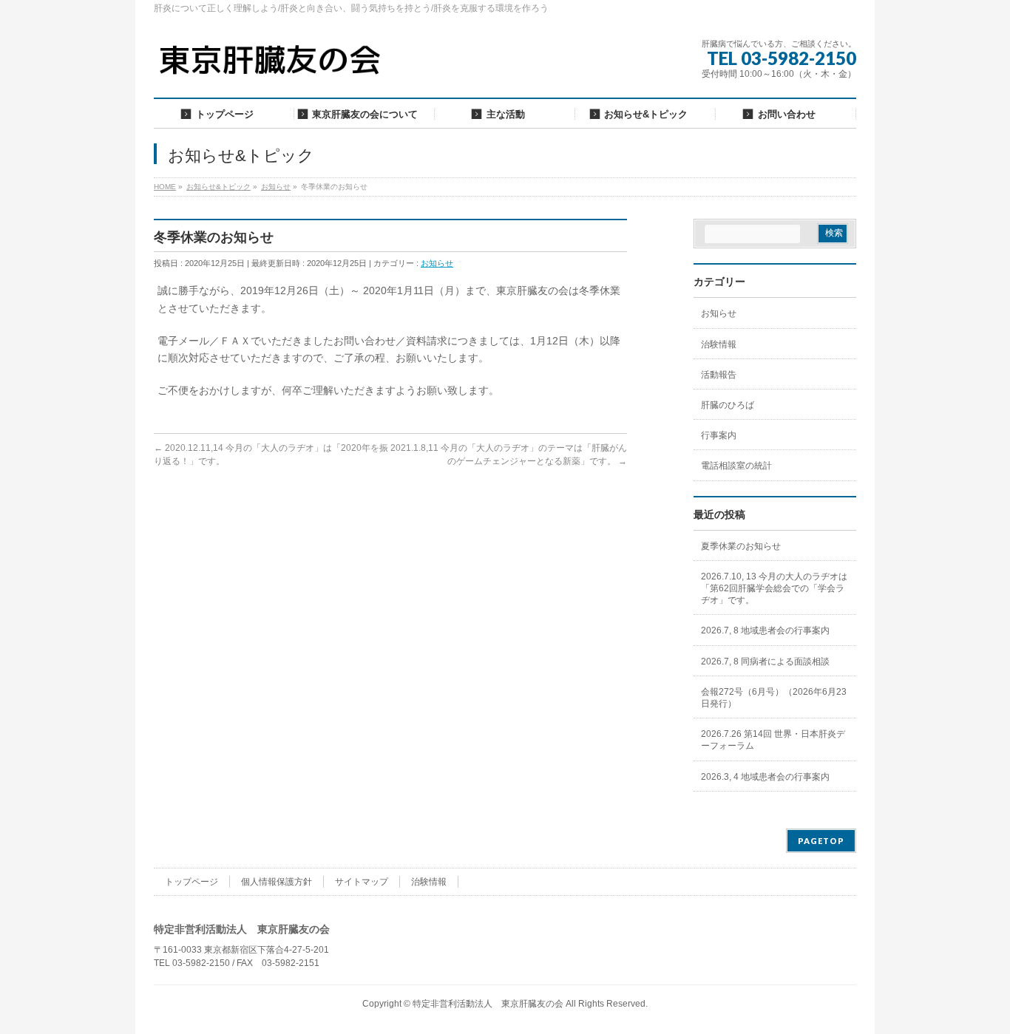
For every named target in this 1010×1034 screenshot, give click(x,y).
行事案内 (718, 435)
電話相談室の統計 (736, 465)
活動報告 (718, 375)
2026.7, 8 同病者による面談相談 (765, 661)
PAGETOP (821, 841)
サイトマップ (361, 882)
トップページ (191, 882)
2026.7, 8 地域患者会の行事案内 (765, 630)
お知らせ (437, 263)
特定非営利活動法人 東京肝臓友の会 (488, 1004)
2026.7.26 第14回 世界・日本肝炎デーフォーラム (773, 740)
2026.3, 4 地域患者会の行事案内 (765, 777)
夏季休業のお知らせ (741, 546)
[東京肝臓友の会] (273, 66)
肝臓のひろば (727, 405)
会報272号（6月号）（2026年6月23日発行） (774, 698)
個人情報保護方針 (276, 882)
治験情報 (718, 344)
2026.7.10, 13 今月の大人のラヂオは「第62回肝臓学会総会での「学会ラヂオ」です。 (774, 588)
